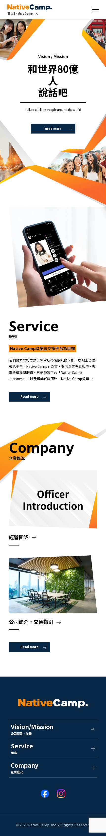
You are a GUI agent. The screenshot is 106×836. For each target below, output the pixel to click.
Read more (53, 128)
